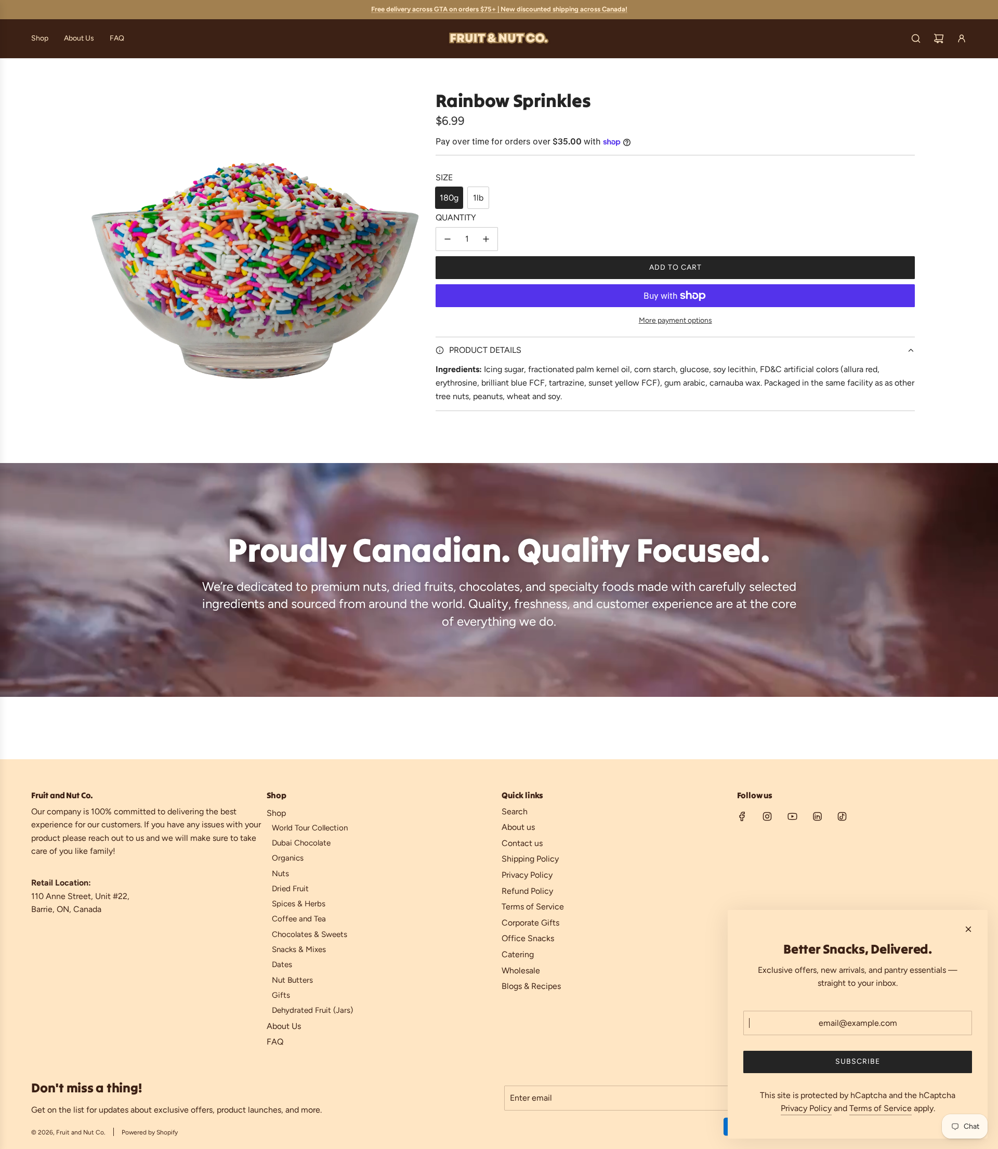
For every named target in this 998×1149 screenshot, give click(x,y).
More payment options (675, 320)
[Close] (968, 929)
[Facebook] (742, 816)
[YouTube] (792, 816)
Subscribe (857, 1061)
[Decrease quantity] (447, 239)
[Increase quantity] (486, 239)
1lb (478, 198)
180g (449, 198)
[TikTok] (842, 816)
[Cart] (938, 38)
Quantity (456, 217)
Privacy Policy (806, 1108)
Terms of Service (880, 1108)
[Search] (915, 38)
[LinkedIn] (817, 816)
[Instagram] (767, 816)
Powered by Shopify (150, 1132)
